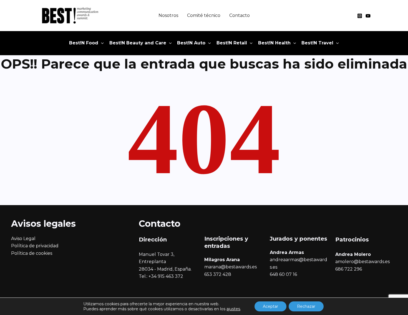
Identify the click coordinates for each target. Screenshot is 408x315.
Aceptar (270, 306)
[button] (101, 43)
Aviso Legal (23, 238)
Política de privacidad (35, 245)
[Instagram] (359, 15)
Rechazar (306, 306)
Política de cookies (31, 253)
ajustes (233, 308)
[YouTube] (368, 15)
